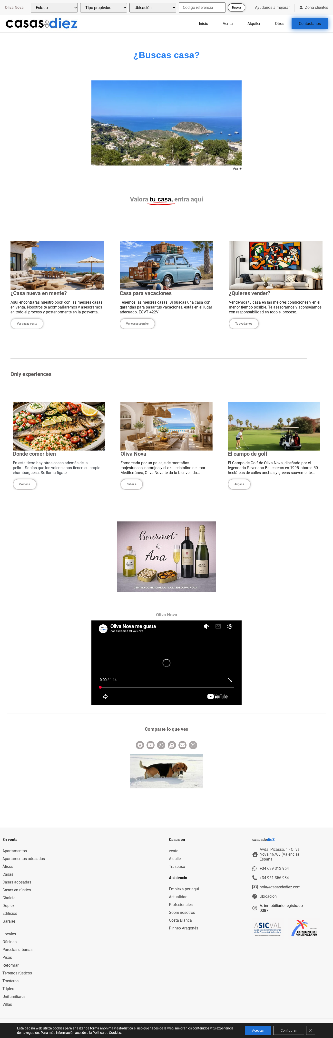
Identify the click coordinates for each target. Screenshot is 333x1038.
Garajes (9, 921)
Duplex (8, 905)
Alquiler (253, 23)
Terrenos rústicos (17, 973)
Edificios (9, 913)
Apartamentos (14, 851)
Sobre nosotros (182, 912)
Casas (7, 874)
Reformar (10, 965)
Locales (9, 934)
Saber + (132, 484)
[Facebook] (140, 745)
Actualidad (178, 896)
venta (173, 851)
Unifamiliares (13, 996)
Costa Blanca (180, 920)
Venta (228, 23)
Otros (279, 23)
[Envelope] (182, 745)
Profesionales (181, 904)
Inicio (203, 23)
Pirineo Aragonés (183, 928)
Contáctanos (310, 23)
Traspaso (177, 866)
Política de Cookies (107, 1033)
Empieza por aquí (184, 889)
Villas (7, 1004)
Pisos (7, 957)
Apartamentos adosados (23, 858)
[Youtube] (151, 745)
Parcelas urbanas (17, 949)
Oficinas (9, 941)
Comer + (24, 484)
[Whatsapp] (161, 745)
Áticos (7, 866)
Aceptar (258, 1030)
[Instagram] (193, 745)
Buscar (236, 7)
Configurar (289, 1030)
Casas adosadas (16, 882)
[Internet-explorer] (172, 745)
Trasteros (10, 981)
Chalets (8, 897)
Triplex (8, 988)
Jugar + (239, 484)
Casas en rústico (16, 890)
